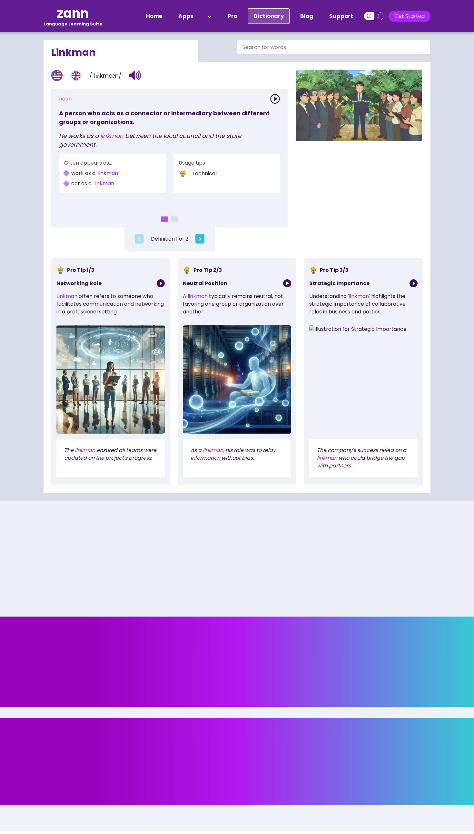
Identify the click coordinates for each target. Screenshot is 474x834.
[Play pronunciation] (275, 99)
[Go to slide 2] (174, 219)
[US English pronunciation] (57, 75)
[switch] (373, 16)
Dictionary (268, 16)
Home (154, 16)
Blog (306, 16)
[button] (135, 75)
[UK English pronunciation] (76, 75)
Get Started (409, 16)
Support (341, 16)
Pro (232, 16)
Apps (185, 16)
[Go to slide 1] (164, 219)
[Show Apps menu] (209, 16)
